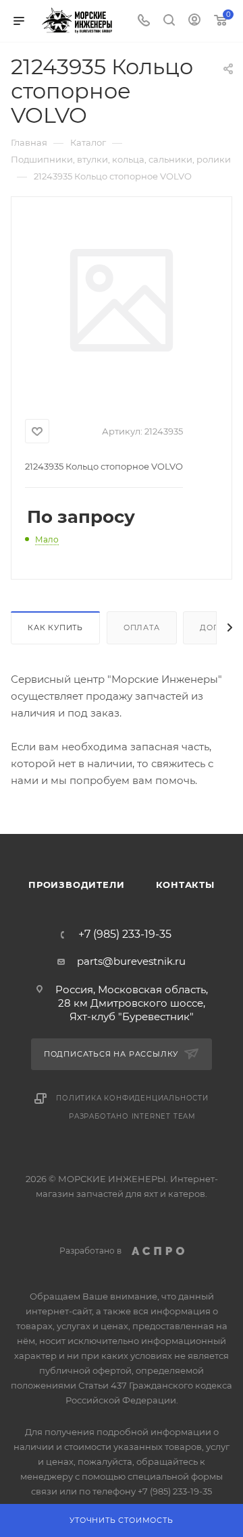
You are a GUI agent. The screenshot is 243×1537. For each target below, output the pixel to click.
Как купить (55, 627)
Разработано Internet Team (132, 1116)
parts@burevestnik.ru (131, 961)
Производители (76, 884)
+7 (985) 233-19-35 (124, 934)
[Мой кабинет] (194, 21)
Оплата (142, 627)
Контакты (185, 884)
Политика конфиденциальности (132, 1098)
